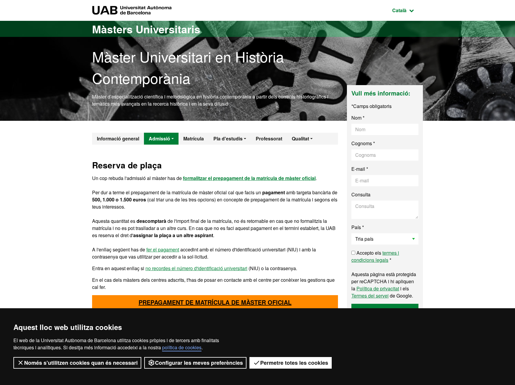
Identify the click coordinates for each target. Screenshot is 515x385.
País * (357, 227)
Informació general (118, 138)
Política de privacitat (377, 288)
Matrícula (193, 138)
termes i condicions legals (375, 256)
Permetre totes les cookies (294, 363)
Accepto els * (375, 256)
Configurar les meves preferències (199, 363)
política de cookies (181, 347)
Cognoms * (363, 143)
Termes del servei (370, 295)
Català (407, 10)
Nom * (357, 117)
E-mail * (359, 168)
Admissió (159, 138)
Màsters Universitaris (146, 29)
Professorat (269, 138)
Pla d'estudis (228, 138)
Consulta (360, 194)
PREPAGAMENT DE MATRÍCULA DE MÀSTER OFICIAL (215, 302)
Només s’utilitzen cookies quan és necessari (81, 363)
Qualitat (300, 138)
